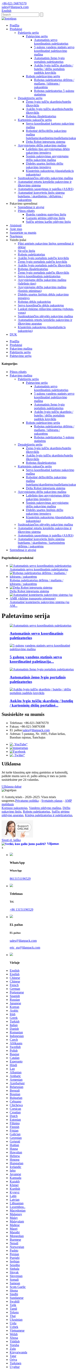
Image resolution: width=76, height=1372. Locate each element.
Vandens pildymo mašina (45, 808)
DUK (13, 334)
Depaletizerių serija (30, 98)
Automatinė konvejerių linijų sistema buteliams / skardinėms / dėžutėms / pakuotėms (41, 196)
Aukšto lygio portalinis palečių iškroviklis (44, 265)
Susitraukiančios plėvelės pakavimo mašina (45, 178)
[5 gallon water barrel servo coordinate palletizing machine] (42, 649)
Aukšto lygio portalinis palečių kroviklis (43, 258)
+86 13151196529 (21, 909)
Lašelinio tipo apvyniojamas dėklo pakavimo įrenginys (48, 150)
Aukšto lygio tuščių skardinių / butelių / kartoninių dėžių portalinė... (41, 703)
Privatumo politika (27, 800)
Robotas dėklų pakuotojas (34, 301)
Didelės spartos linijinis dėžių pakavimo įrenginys (44, 165)
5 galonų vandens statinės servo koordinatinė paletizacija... (36, 659)
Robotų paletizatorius (31, 254)
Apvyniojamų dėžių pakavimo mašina (42, 145)
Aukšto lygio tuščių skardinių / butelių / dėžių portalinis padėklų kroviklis (53, 69)
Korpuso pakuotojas (14, 808)
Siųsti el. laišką (11, 840)
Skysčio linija (26, 251)
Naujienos (16, 236)
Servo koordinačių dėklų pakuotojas (41, 305)
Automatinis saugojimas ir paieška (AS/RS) (45, 189)
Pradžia (14, 25)
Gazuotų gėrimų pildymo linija (45, 218)
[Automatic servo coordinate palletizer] (40, 625)
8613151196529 (20, 878)
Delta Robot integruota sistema (45, 141)
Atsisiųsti (15, 225)
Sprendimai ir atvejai (31, 207)
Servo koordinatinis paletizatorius (39, 276)
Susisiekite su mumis (23, 232)
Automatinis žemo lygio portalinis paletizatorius (49, 59)
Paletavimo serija (37, 36)
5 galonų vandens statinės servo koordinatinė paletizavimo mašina (54, 50)
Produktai (16, 29)
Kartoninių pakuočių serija (35, 120)
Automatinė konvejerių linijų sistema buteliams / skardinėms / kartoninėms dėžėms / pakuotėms (41, 542)
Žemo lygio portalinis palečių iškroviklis (43, 272)
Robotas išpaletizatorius (41, 116)
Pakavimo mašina (21, 348)
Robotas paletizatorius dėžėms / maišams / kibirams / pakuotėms (54, 83)
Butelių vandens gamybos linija (46, 214)
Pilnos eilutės (26, 211)
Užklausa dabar (11, 786)
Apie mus (16, 229)
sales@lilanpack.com (36, 730)
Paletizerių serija (28, 32)
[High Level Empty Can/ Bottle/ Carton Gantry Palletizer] (42, 693)
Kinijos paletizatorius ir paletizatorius (48, 815)
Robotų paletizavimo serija (43, 76)
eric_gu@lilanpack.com (25, 947)
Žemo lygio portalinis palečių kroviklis (42, 261)
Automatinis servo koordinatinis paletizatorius (51, 41)
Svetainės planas (51, 800)
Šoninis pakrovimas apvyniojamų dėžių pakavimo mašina (47, 158)
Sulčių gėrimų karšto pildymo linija (48, 221)
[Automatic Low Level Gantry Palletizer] (42, 669)
